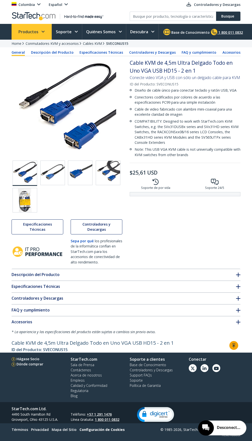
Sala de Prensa (82, 364)
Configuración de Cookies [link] (102, 429)
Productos (28, 31)
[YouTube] (216, 368)
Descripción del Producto (52, 52)
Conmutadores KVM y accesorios (52, 43)
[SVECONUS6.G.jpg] (25, 200)
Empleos (78, 380)
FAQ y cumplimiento (199, 52)
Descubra (139, 31)
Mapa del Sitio (64, 429)
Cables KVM (92, 43)
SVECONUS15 (117, 43)
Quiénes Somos (101, 31)
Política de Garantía (145, 385)
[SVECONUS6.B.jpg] (52, 173)
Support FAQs (141, 375)
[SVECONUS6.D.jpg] (108, 173)
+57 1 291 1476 (99, 414)
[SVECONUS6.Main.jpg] (25, 173)
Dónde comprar (29, 364)
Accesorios (231, 52)
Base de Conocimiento (190, 32)
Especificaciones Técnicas (101, 52)
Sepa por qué (82, 241)
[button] (155, 414)
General (18, 52)
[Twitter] (193, 368)
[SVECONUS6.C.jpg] (80, 173)
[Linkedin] (204, 368)
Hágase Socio (27, 359)
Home (16, 43)
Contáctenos (81, 370)
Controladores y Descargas (152, 52)
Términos (20, 429)
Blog (74, 395)
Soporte (64, 31)
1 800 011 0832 (107, 419)
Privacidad (40, 429)
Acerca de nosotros (86, 375)
